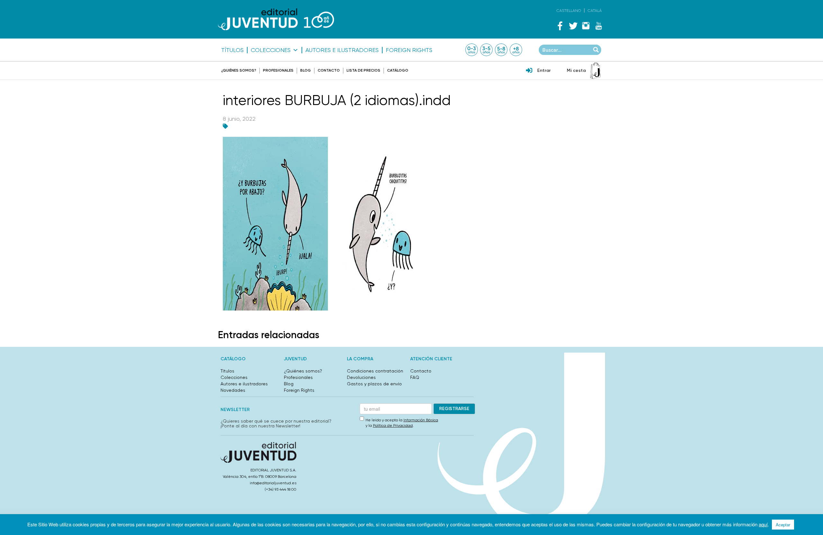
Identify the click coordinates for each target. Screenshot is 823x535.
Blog (305, 70)
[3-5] (486, 49)
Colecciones (271, 50)
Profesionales (278, 70)
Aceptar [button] (783, 525)
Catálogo (397, 70)
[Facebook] (560, 25)
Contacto (329, 70)
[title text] (276, 19)
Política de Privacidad (393, 425)
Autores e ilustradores (342, 50)
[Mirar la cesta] (595, 71)
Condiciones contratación (375, 370)
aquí (763, 524)
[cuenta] (529, 71)
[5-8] (501, 49)
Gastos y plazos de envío (374, 383)
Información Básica (420, 420)
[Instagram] (585, 25)
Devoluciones (361, 377)
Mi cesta (576, 70)
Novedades (233, 390)
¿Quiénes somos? (238, 70)
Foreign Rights (409, 50)
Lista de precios (363, 70)
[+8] (516, 49)
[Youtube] (598, 25)
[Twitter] (572, 25)
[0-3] (471, 49)
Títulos (232, 50)
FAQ (414, 377)
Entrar (544, 70)
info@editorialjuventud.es (273, 483)
